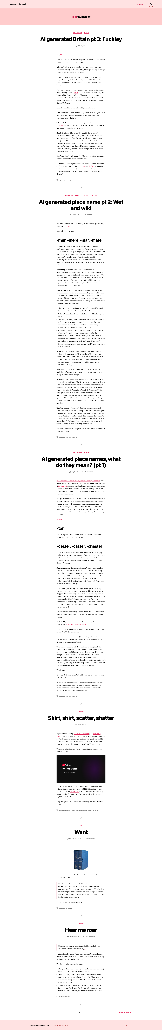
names (68, 180)
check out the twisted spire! (76, 624)
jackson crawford (88, 810)
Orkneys (83, 166)
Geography (77, 32)
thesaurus (69, 908)
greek (68, 996)
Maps (77, 195)
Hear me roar (81, 930)
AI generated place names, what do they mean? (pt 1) (80, 462)
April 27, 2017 (82, 725)
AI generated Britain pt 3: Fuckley (81, 39)
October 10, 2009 (75, 936)
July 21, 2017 (76, 214)
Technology (86, 195)
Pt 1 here (67, 226)
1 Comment (88, 214)
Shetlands (91, 166)
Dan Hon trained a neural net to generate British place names (78, 481)
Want (81, 832)
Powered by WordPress (60, 1025)
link (85, 949)
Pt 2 (61, 55)
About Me (140, 4)
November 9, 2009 (75, 839)
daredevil (67, 810)
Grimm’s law (74, 791)
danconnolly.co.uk (18, 4)
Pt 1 (58, 55)
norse (96, 810)
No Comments (90, 839)
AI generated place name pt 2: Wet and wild (81, 205)
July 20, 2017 (75, 472)
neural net (74, 180)
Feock (76, 92)
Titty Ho (60, 125)
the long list (62, 486)
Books (81, 825)
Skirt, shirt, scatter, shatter (81, 718)
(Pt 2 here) (60, 519)
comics (61, 810)
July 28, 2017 (82, 46)
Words (86, 32)
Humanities (69, 195)
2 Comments (89, 472)
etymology (62, 180)
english (73, 810)
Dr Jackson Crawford (81, 734)
